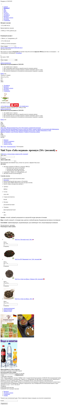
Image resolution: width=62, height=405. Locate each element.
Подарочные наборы (34, 131)
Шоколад (3, 131)
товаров (8, 75)
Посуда (5, 12)
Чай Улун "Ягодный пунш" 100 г (23, 239)
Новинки (6, 140)
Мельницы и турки (46, 130)
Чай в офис (3, 127)
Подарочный (37, 127)
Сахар (12, 131)
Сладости (6, 13)
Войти (2, 73)
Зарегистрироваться (6, 63)
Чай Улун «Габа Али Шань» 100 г (24, 298)
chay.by (2, 47)
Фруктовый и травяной (28, 127)
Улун (20, 127)
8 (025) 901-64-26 (9, 47)
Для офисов (7, 15)
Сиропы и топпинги (9, 141)
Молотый (7, 129)
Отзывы (6, 395)
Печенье (16, 131)
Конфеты (8, 131)
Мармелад (21, 131)
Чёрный (9, 127)
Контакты (6, 16)
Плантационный (11, 146)
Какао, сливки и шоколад (35, 129)
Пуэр (17, 127)
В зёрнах (3, 129)
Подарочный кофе (47, 129)
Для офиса (38, 130)
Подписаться (4, 403)
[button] (1, 121)
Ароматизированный (9, 308)
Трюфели (26, 131)
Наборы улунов (8, 311)
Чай (5, 9)
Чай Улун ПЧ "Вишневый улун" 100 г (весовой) (27, 259)
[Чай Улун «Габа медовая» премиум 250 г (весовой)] (14, 154)
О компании (7, 20)
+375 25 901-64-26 (5, 106)
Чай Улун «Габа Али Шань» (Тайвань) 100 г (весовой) (29, 279)
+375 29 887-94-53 (23, 106)
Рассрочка (6, 19)
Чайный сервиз (15, 130)
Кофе (5, 10)
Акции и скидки (8, 144)
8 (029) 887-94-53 (18, 47)
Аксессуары (32, 130)
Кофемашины (55, 129)
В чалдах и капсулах (23, 129)
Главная (6, 6)
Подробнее (19, 53)
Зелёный (13, 127)
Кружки (8, 130)
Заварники (3, 130)
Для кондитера (7, 142)
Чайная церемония (24, 130)
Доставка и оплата (8, 17)
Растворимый (14, 129)
